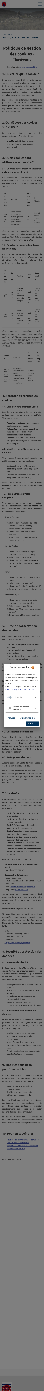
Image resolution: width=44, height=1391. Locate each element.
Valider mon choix (28, 718)
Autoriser (32, 724)
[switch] (8, 708)
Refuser (11, 718)
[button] (22, 697)
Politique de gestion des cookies (19, 689)
